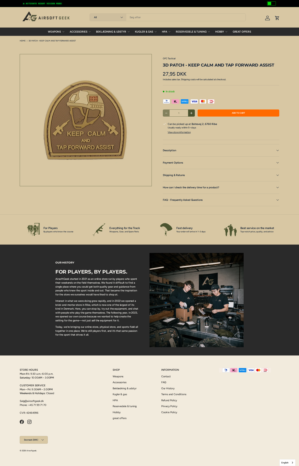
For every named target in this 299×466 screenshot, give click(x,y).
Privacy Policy (169, 406)
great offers (242, 31)
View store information (179, 132)
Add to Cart (238, 113)
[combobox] (167, 17)
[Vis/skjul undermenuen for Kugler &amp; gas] (155, 32)
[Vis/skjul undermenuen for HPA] (169, 32)
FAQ (163, 382)
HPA (164, 31)
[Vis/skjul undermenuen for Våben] (63, 32)
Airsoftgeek (31, 450)
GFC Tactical (169, 58)
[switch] (271, 3)
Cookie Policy (169, 412)
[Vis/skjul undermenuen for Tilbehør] (90, 32)
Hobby (219, 31)
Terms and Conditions (173, 394)
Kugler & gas (144, 31)
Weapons (54, 31)
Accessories (78, 31)
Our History (168, 388)
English (284, 462)
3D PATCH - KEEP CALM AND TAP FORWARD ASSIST (52, 41)
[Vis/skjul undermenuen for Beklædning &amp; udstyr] (128, 32)
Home (22, 41)
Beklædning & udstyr (111, 31)
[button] (277, 18)
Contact (166, 376)
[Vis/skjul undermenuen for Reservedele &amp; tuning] (209, 32)
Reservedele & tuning (191, 31)
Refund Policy (169, 400)
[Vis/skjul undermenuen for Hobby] (226, 32)
